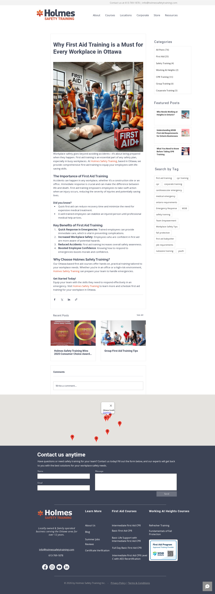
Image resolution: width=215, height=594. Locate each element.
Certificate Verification (97, 550)
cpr (157, 184)
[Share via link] (76, 299)
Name (40, 471)
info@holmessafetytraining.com (159, 2)
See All (140, 315)
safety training (163, 214)
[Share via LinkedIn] (69, 299)
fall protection (163, 232)
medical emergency (165, 196)
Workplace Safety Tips (167, 226)
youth (181, 251)
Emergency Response (166, 208)
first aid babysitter (165, 238)
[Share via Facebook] (54, 299)
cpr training (182, 178)
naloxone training (164, 251)
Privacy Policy (118, 583)
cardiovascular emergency (169, 190)
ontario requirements (166, 202)
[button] (109, 15)
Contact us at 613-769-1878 (125, 2)
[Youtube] (59, 567)
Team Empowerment (166, 220)
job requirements (164, 244)
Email (40, 483)
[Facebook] (45, 567)
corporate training (173, 184)
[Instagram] (52, 567)
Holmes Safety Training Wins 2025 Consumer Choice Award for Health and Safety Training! (72, 352)
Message (99, 471)
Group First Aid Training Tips (121, 350)
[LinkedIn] (66, 567)
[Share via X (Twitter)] (61, 299)
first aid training (164, 178)
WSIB (184, 208)
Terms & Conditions (139, 583)
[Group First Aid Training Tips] (123, 333)
